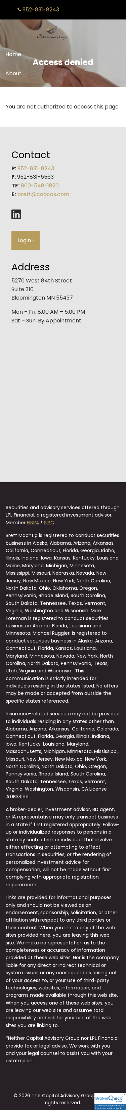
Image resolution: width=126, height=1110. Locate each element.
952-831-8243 (40, 9)
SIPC (49, 522)
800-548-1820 (40, 185)
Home (13, 54)
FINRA (33, 522)
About (13, 73)
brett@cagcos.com (43, 194)
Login (25, 240)
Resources (19, 93)
